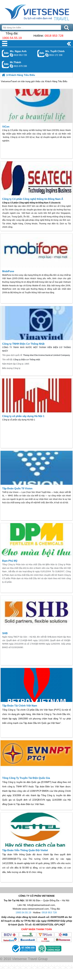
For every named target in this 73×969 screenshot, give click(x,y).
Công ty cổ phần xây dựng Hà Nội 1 (23, 416)
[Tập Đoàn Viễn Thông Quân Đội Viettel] (36, 830)
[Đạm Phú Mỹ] (36, 540)
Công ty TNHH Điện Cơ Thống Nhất (23, 343)
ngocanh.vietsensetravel (11, 55)
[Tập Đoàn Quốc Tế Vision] (36, 468)
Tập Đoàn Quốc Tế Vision (17, 488)
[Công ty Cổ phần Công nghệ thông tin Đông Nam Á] (36, 178)
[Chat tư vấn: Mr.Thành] (11, 66)
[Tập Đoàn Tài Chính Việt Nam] (36, 685)
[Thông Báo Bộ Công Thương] (23, 952)
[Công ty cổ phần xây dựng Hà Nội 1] (36, 395)
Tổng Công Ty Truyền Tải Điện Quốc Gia (26, 777)
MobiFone (8, 271)
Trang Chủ (36, 11)
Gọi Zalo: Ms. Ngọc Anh (5, 53)
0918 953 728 (54, 35)
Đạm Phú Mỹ (9, 560)
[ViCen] (36, 106)
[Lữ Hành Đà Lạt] (3, 75)
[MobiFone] (36, 251)
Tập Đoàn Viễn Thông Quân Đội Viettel (25, 850)
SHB (5, 633)
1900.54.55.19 (12, 38)
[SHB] (36, 613)
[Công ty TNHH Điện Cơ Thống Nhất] (36, 323)
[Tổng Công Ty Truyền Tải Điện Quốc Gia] (36, 757)
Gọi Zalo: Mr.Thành (5, 64)
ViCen (5, 126)
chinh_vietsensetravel (47, 55)
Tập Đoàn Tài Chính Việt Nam (19, 705)
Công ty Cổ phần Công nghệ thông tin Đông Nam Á (32, 198)
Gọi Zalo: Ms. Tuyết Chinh (41, 53)
